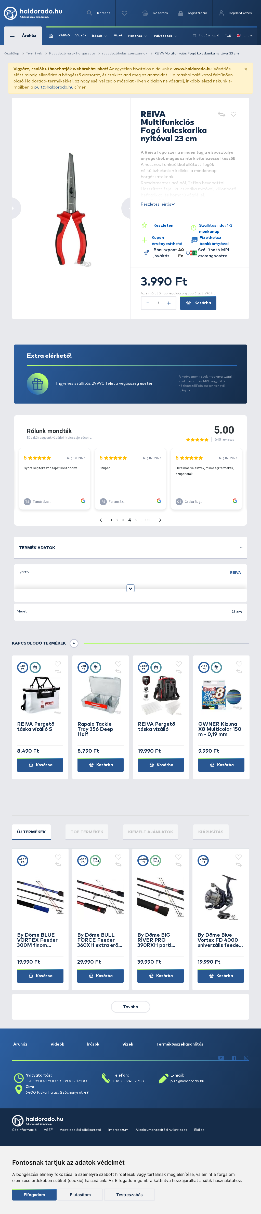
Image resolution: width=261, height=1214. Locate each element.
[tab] (31, 832)
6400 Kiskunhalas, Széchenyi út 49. (57, 1092)
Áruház (20, 1044)
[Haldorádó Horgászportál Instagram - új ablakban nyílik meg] (246, 1058)
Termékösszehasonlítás (179, 1044)
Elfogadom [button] (34, 1194)
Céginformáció (24, 1130)
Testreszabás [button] (129, 1194)
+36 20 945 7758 (128, 1081)
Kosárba (202, 303)
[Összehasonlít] (221, 114)
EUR (228, 36)
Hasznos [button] (135, 36)
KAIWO (64, 35)
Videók (80, 35)
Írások (93, 1044)
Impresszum (118, 1130)
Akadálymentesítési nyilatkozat (162, 1130)
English (249, 35)
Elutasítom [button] (80, 1194)
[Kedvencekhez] (233, 114)
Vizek (118, 35)
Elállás (199, 1130)
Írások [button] (97, 36)
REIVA (235, 573)
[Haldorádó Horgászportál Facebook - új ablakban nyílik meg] (234, 1058)
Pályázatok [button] (163, 36)
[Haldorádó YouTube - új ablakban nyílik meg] (221, 1058)
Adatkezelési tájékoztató (81, 1130)
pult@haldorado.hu (53, 87)
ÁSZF (49, 1130)
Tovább (130, 1007)
